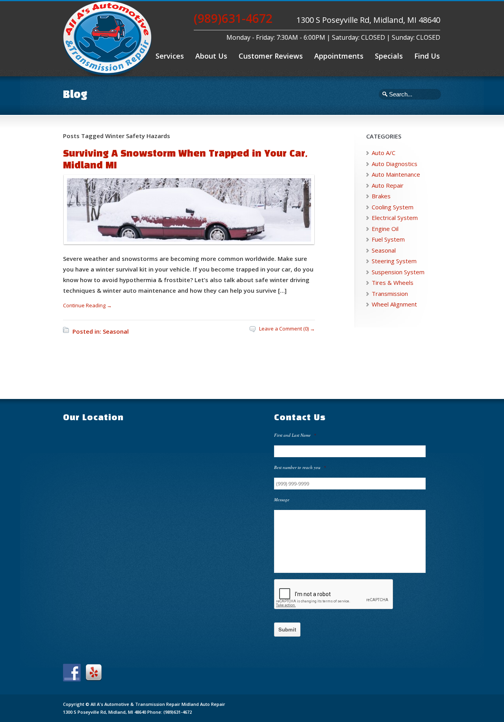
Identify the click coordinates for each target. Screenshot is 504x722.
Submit (287, 629)
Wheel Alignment (394, 304)
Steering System (394, 261)
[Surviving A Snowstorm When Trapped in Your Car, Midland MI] (187, 239)
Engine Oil (385, 229)
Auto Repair (388, 185)
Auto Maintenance (396, 174)
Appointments (338, 56)
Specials (389, 56)
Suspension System (398, 272)
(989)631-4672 (233, 18)
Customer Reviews (271, 56)
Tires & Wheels (392, 282)
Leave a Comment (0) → (287, 328)
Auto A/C (383, 153)
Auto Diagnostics (394, 164)
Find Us (427, 56)
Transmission (390, 293)
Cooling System (392, 207)
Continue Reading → (87, 305)
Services (170, 56)
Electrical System (395, 218)
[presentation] (334, 594)
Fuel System (388, 239)
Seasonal (116, 331)
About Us (211, 56)
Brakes (381, 196)
